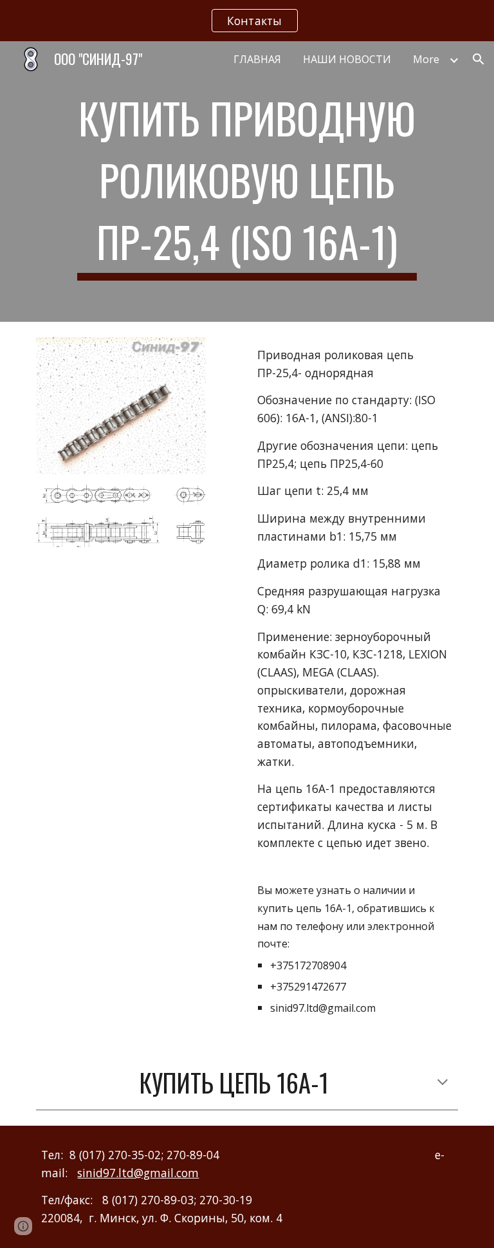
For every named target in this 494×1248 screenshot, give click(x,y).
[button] (478, 59)
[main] (246, 181)
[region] (247, 20)
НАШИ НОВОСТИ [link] (347, 59)
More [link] (426, 59)
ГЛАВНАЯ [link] (257, 59)
